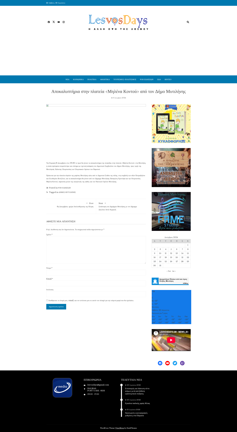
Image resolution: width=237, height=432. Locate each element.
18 (166, 257)
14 (182, 253)
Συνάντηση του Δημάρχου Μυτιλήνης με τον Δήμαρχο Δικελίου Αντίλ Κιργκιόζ (118, 206)
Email (49, 279)
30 (154, 265)
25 (166, 261)
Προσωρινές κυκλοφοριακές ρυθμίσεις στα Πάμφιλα (136, 414)
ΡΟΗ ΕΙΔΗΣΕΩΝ (146, 79)
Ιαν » (174, 271)
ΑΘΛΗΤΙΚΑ (105, 79)
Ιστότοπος (50, 289)
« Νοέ (169, 271)
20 (177, 257)
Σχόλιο (49, 234)
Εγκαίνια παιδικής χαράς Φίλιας (137, 403)
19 (171, 257)
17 (160, 257)
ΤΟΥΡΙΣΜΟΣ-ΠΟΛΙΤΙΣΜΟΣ (124, 79)
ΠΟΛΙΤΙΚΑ (91, 79)
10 (160, 253)
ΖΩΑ (159, 79)
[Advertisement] (118, 57)
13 (177, 253)
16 (155, 257)
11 (165, 253)
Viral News (120, 428)
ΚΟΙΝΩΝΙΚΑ (78, 79)
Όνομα (49, 268)
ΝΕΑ (67, 79)
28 (182, 261)
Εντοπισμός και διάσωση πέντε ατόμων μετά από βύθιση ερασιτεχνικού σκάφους (137, 391)
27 (177, 261)
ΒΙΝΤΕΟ (168, 79)
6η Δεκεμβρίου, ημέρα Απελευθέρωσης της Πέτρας (75, 205)
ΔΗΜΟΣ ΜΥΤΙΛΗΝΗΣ (67, 192)
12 (171, 253)
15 (188, 253)
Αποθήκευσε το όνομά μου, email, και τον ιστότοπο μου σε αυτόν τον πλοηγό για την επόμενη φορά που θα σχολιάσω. (91, 300)
